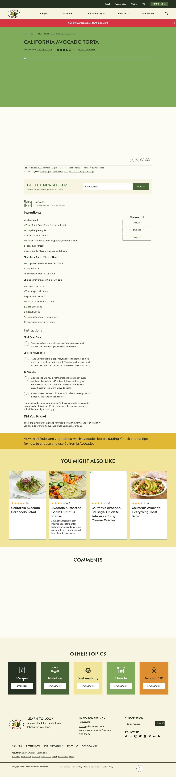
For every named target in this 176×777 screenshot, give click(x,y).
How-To (122, 13)
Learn (82, 726)
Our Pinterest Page (149, 736)
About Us (16, 757)
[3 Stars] (64, 49)
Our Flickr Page (154, 736)
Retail (107, 4)
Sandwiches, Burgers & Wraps (81, 172)
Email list (136, 223)
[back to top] (139, 768)
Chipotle (71, 168)
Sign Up (141, 187)
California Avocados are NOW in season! (88, 23)
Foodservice (120, 4)
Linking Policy (108, 767)
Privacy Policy (77, 767)
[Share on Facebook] (132, 160)
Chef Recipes (45, 172)
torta (86, 168)
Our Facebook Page (131, 736)
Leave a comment (86, 49)
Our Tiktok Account (126, 736)
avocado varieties (54, 423)
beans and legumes (51, 168)
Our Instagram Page (135, 736)
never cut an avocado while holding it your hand (58, 426)
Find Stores (159, 4)
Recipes (43, 13)
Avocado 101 (147, 13)
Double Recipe (42, 205)
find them (84, 734)
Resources (36, 757)
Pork (66, 172)
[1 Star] (58, 49)
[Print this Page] (147, 160)
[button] (139, 768)
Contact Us (46, 757)
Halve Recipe (58, 205)
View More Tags (97, 168)
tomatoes (79, 168)
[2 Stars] (61, 49)
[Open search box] (166, 14)
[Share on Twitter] (137, 160)
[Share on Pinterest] (142, 160)
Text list (137, 230)
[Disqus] (88, 597)
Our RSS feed (159, 736)
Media (134, 4)
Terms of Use (65, 767)
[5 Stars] (70, 49)
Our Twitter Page (140, 736)
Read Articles (54, 686)
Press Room (26, 757)
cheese (63, 168)
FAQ (143, 4)
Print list (137, 237)
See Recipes (22, 686)
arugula (38, 168)
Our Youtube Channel (145, 736)
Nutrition (68, 13)
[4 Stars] (67, 49)
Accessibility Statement (92, 767)
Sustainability (95, 13)
